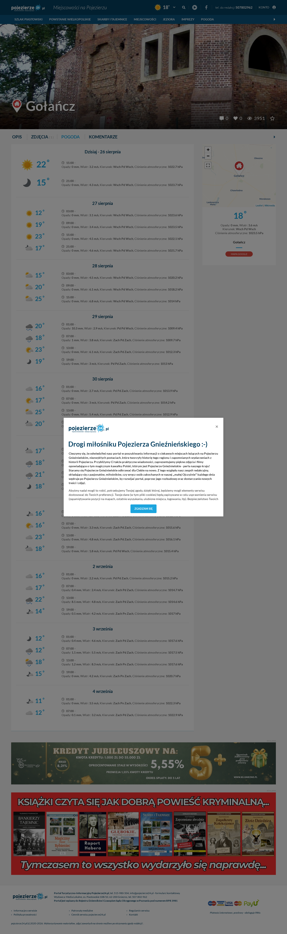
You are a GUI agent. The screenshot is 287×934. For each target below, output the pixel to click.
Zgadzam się (143, 508)
